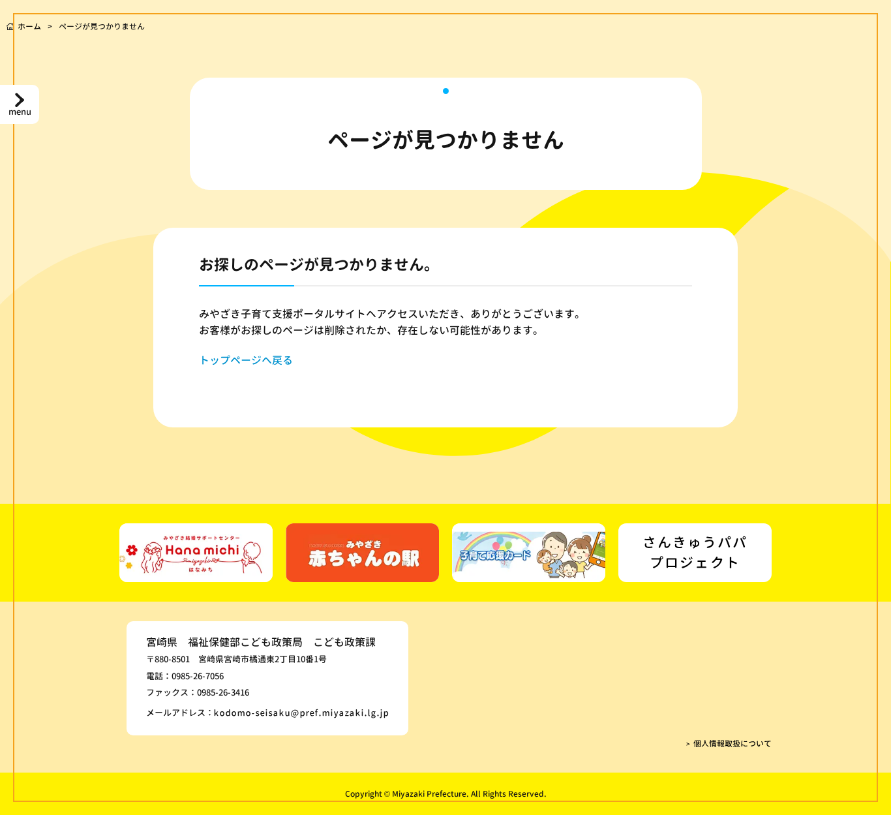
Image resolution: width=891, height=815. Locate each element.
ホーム (29, 26)
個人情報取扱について (732, 743)
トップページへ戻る (246, 360)
